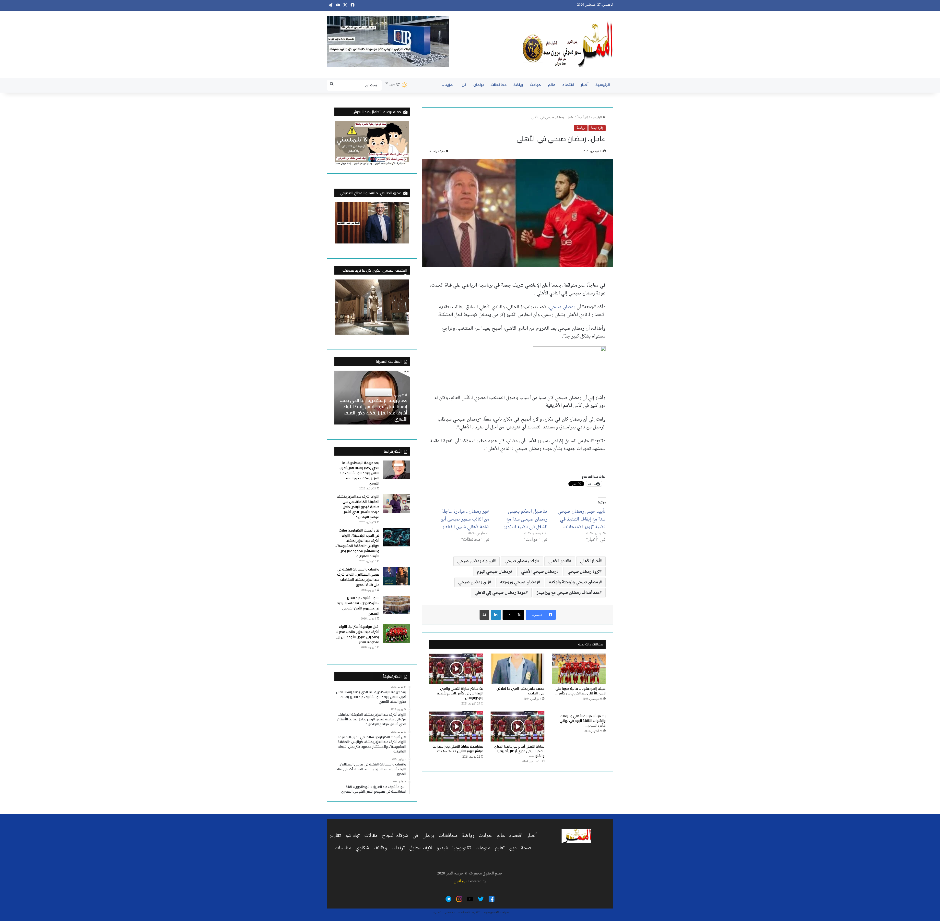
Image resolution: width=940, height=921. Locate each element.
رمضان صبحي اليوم (493, 571)
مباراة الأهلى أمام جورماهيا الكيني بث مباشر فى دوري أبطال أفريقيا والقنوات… (519, 751)
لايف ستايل (420, 848)
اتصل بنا (437, 912)
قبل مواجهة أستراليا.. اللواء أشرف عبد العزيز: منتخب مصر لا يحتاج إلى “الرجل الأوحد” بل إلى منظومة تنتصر (357, 634)
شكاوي (362, 848)
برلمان (478, 85)
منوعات (482, 848)
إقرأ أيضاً (582, 117)
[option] (372, 397)
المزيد (450, 85)
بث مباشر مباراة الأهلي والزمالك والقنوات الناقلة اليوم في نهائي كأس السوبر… (583, 720)
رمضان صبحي (562, 307)
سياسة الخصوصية (496, 912)
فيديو (442, 848)
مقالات (370, 835)
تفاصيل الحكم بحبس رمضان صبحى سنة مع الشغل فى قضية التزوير (525, 519)
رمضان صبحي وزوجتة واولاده (574, 582)
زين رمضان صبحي (473, 582)
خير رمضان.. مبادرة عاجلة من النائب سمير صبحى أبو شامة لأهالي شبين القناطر (465, 519)
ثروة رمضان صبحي (583, 571)
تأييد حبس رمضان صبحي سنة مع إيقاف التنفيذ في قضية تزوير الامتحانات (582, 519)
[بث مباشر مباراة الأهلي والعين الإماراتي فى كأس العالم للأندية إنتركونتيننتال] (456, 669)
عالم (551, 85)
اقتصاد (568, 85)
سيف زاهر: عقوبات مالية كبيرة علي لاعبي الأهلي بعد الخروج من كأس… (580, 690)
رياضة (518, 85)
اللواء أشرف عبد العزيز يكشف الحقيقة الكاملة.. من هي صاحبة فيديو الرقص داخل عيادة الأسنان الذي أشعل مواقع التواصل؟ (372, 409)
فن (464, 85)
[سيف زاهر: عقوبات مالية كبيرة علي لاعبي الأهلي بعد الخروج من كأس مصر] (579, 669)
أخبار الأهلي (590, 561)
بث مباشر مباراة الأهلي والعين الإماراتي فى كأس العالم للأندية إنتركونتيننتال (460, 693)
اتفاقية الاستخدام (470, 912)
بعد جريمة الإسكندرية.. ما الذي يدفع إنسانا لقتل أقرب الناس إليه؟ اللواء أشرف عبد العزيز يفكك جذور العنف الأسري (359, 473)
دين (513, 848)
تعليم (500, 848)
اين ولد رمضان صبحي (475, 561)
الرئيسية (602, 85)
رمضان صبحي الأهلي (538, 571)
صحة (526, 848)
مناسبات (343, 848)
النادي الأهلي (558, 561)
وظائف (380, 848)
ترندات (398, 848)
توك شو (352, 835)
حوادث (535, 85)
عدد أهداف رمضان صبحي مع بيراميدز (568, 592)
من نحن (450, 912)
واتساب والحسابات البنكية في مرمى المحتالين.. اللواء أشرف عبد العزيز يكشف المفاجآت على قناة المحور (358, 577)
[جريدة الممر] (568, 44)
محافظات (498, 85)
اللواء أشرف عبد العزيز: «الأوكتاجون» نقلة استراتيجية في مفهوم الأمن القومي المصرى (358, 606)
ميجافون (460, 881)
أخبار (584, 85)
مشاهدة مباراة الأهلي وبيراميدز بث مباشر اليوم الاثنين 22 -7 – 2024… (458, 748)
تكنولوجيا (461, 848)
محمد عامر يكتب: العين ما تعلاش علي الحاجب (520, 690)
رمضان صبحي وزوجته (519, 582)
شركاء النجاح (395, 835)
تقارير (335, 835)
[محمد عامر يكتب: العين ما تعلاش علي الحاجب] (517, 669)
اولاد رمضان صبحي (521, 561)
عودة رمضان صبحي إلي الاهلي (500, 592)
